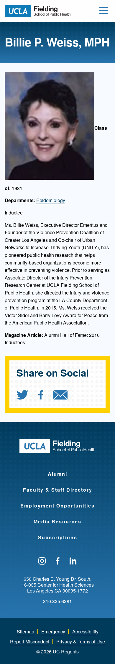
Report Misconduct (29, 641)
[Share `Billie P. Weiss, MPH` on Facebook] (40, 395)
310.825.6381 (57, 601)
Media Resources (57, 521)
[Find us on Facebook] (58, 561)
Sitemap (25, 631)
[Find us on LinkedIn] (73, 561)
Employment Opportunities (57, 505)
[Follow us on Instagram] (42, 561)
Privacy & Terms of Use (80, 641)
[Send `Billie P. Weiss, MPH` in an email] (60, 395)
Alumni (57, 473)
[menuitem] (27, 395)
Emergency (53, 631)
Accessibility (85, 631)
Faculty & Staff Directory (57, 489)
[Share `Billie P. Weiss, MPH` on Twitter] (22, 395)
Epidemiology (50, 200)
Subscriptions (57, 537)
